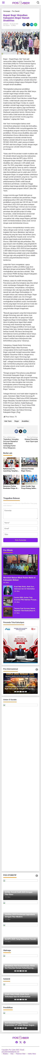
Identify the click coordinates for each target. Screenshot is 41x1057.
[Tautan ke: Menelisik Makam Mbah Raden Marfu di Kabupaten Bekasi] (20, 564)
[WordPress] (24, 431)
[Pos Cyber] (21, 3)
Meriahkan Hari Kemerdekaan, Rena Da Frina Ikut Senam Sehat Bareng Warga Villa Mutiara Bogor (20, 967)
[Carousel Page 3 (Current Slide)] (20, 691)
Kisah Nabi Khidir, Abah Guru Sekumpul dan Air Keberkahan (24, 588)
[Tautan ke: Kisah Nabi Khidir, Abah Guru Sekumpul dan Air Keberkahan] (7, 590)
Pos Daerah (6, 25)
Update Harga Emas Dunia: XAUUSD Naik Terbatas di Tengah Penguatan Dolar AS (20, 688)
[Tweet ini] (28, 24)
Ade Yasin (8, 421)
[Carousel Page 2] (18, 691)
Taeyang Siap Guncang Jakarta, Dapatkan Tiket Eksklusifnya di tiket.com (24, 610)
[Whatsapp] (35, 24)
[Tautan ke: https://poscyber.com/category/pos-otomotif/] (36, 875)
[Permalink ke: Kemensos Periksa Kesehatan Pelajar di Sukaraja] (11, 479)
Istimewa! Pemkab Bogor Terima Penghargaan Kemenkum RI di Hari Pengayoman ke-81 (28, 470)
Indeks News (32, 1054)
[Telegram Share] (31, 24)
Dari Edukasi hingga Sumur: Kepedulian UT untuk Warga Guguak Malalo (20, 1024)
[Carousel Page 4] (23, 691)
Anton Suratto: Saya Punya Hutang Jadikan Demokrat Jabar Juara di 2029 (29, 487)
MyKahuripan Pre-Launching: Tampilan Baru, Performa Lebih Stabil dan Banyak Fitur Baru (11, 470)
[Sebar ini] (24, 24)
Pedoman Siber (20, 1054)
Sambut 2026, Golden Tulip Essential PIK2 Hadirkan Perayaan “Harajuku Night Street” (25, 599)
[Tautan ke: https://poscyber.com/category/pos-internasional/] (36, 669)
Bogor (17, 421)
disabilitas (25, 421)
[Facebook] (16, 431)
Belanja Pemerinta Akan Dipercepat (31, 439)
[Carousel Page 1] (15, 691)
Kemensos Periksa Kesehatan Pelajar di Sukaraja (10, 487)
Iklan (11, 1054)
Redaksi (5, 1054)
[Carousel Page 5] (26, 691)
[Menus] (3, 2)
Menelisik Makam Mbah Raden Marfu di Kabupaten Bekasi (19, 579)
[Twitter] (20, 431)
